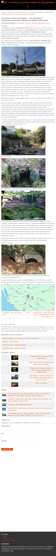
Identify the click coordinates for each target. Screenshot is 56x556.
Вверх (27, 312)
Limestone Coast (45, 23)
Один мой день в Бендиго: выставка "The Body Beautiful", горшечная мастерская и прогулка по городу (41, 377)
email (45, 331)
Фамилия (4, 441)
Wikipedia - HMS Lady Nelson (10, 341)
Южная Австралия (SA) (21, 12)
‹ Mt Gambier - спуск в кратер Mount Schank (12, 313)
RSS (5, 536)
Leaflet (46, 310)
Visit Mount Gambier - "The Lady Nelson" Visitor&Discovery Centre (20, 338)
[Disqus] (28, 473)
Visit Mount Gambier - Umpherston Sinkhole (14, 345)
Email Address (6, 426)
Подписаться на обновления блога (11, 540)
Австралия (11, 12)
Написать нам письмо (8, 538)
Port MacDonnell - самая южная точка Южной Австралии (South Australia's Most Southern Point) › (43, 315)
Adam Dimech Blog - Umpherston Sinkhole (14, 348)
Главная (3, 12)
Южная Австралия (32, 23)
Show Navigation (2, 2)
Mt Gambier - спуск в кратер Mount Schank (20, 404)
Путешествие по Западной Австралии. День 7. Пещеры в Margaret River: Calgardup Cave (41, 370)
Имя (2, 433)
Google (53, 310)
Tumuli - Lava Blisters (41, 383)
